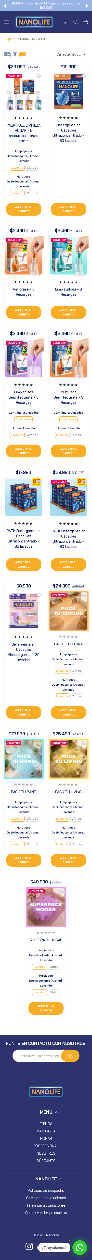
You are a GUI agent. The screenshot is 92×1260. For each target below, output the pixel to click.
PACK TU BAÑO (23, 792)
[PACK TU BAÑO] (24, 759)
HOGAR (46, 1138)
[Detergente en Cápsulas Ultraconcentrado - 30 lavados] (69, 91)
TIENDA (46, 1123)
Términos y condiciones (46, 1205)
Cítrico (31, 168)
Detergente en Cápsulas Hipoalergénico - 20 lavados (23, 652)
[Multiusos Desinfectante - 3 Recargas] (69, 358)
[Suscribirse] (70, 1056)
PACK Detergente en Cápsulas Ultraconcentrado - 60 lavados (23, 538)
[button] (5, 6)
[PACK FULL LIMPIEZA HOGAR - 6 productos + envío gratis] (24, 92)
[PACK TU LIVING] (69, 759)
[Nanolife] (34, 22)
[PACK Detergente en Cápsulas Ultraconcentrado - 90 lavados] (69, 497)
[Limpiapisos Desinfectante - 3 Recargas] (24, 358)
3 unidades (23, 419)
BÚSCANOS (46, 1160)
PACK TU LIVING (68, 792)
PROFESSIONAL (46, 1146)
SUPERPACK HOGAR (46, 940)
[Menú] (6, 22)
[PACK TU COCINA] (69, 611)
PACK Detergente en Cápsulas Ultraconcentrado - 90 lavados (68, 539)
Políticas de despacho (46, 1190)
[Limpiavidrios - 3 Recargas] (69, 255)
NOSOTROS (46, 1153)
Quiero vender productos (46, 1212)
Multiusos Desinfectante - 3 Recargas (68, 397)
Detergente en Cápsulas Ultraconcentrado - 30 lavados (68, 133)
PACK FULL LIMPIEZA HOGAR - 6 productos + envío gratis (23, 133)
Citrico (31, 435)
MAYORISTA (46, 1131)
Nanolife (52, 1235)
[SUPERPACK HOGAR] (46, 907)
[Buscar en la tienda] (76, 22)
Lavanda (17, 168)
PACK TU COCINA (68, 644)
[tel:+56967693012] (66, 22)
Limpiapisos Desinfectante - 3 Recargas (24, 397)
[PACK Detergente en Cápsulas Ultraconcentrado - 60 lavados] (24, 497)
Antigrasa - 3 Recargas (24, 292)
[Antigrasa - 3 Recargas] (24, 255)
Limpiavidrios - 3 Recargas (68, 292)
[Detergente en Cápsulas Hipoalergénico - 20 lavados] (24, 611)
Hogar (8, 39)
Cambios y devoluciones (46, 1197)
